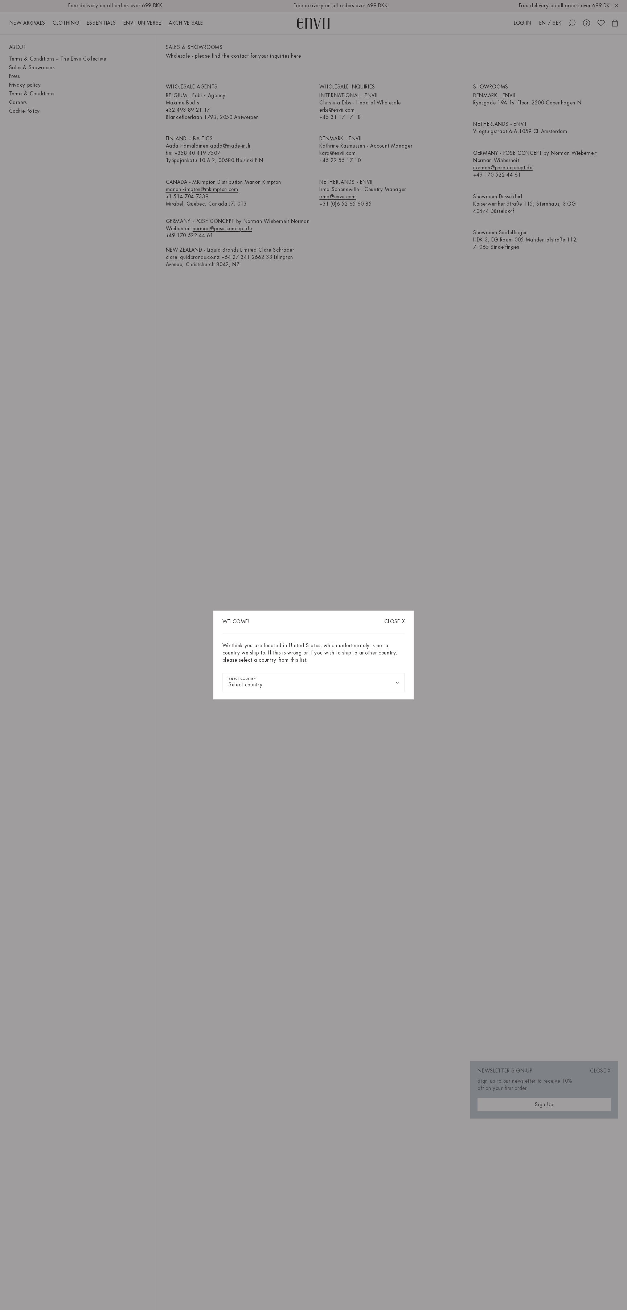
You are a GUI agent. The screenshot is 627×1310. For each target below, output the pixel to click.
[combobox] (313, 682)
